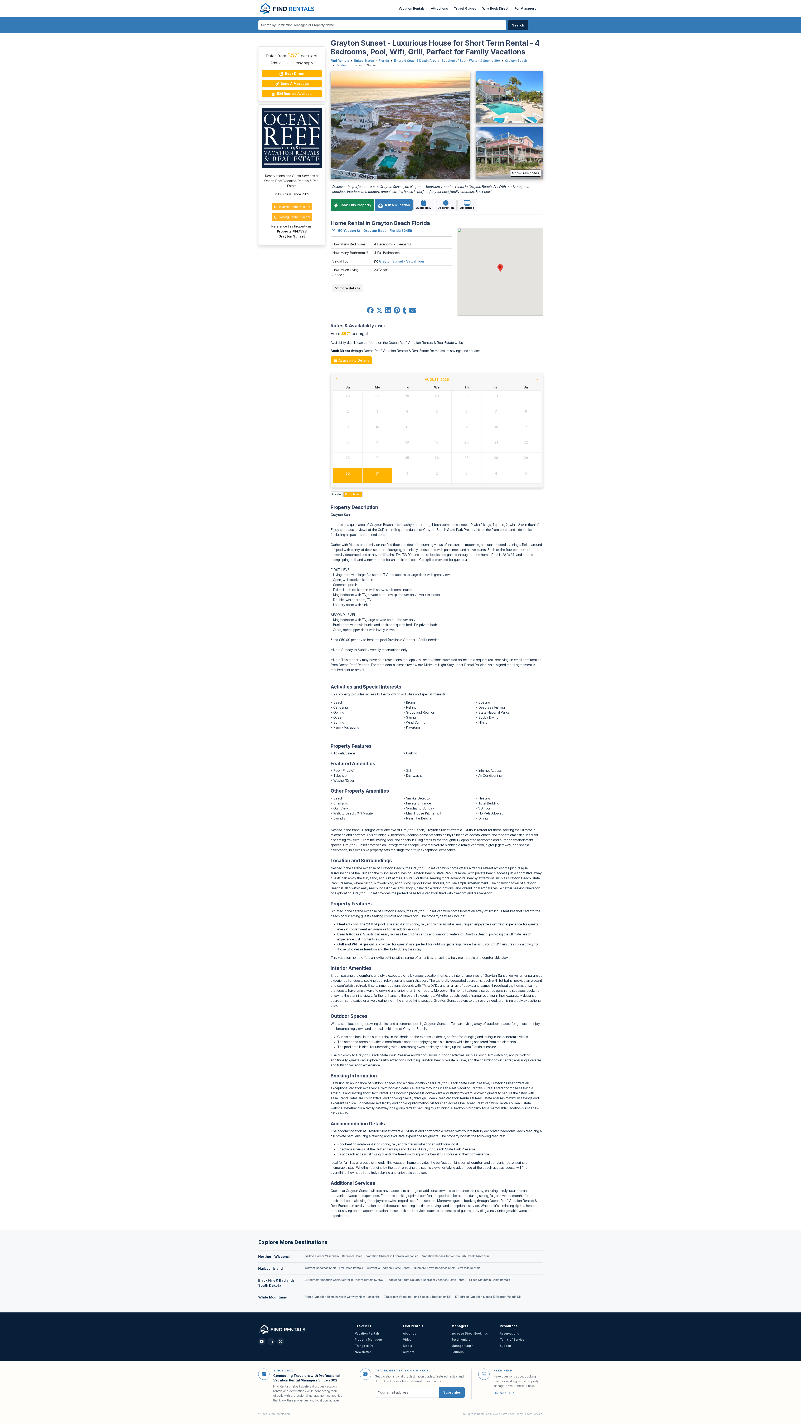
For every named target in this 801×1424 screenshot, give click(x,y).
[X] (280, 1341)
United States (364, 61)
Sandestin (343, 65)
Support (505, 1345)
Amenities (467, 207)
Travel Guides (465, 8)
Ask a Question (396, 205)
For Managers (525, 8)
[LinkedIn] (271, 1341)
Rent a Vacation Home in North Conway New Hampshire (342, 1296)
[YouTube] (261, 1341)
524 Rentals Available (294, 94)
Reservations (509, 1333)
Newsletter (363, 1352)
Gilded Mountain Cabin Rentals (489, 1280)
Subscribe (451, 1392)
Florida (384, 61)
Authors (408, 1352)
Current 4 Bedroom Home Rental (388, 1268)
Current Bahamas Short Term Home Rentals (334, 1268)
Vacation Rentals (412, 8)
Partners (457, 1352)
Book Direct (294, 74)
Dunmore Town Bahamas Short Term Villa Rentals (447, 1268)
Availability (423, 207)
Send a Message (294, 84)
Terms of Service (512, 1339)
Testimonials (460, 1339)
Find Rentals (340, 61)
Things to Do (364, 1345)
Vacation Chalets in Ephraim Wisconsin (392, 1256)
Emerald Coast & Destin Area (415, 61)
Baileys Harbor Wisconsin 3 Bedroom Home (333, 1256)
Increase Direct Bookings (469, 1333)
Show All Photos (525, 173)
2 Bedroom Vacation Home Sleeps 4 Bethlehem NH (417, 1296)
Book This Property (355, 205)
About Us (409, 1333)
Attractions (439, 8)
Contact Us (502, 1393)
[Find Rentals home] (287, 8)
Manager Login (462, 1345)
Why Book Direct (495, 8)
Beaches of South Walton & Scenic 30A (471, 61)
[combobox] (382, 25)
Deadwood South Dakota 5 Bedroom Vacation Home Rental (426, 1280)
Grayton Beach (516, 61)
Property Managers (369, 1339)
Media (407, 1345)
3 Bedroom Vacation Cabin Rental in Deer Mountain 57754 (344, 1280)
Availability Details (353, 360)
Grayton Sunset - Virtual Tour (401, 261)
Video (407, 1339)
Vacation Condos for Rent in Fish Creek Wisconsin (455, 1256)
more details (349, 288)
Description (446, 207)
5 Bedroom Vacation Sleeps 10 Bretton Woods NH (488, 1296)
